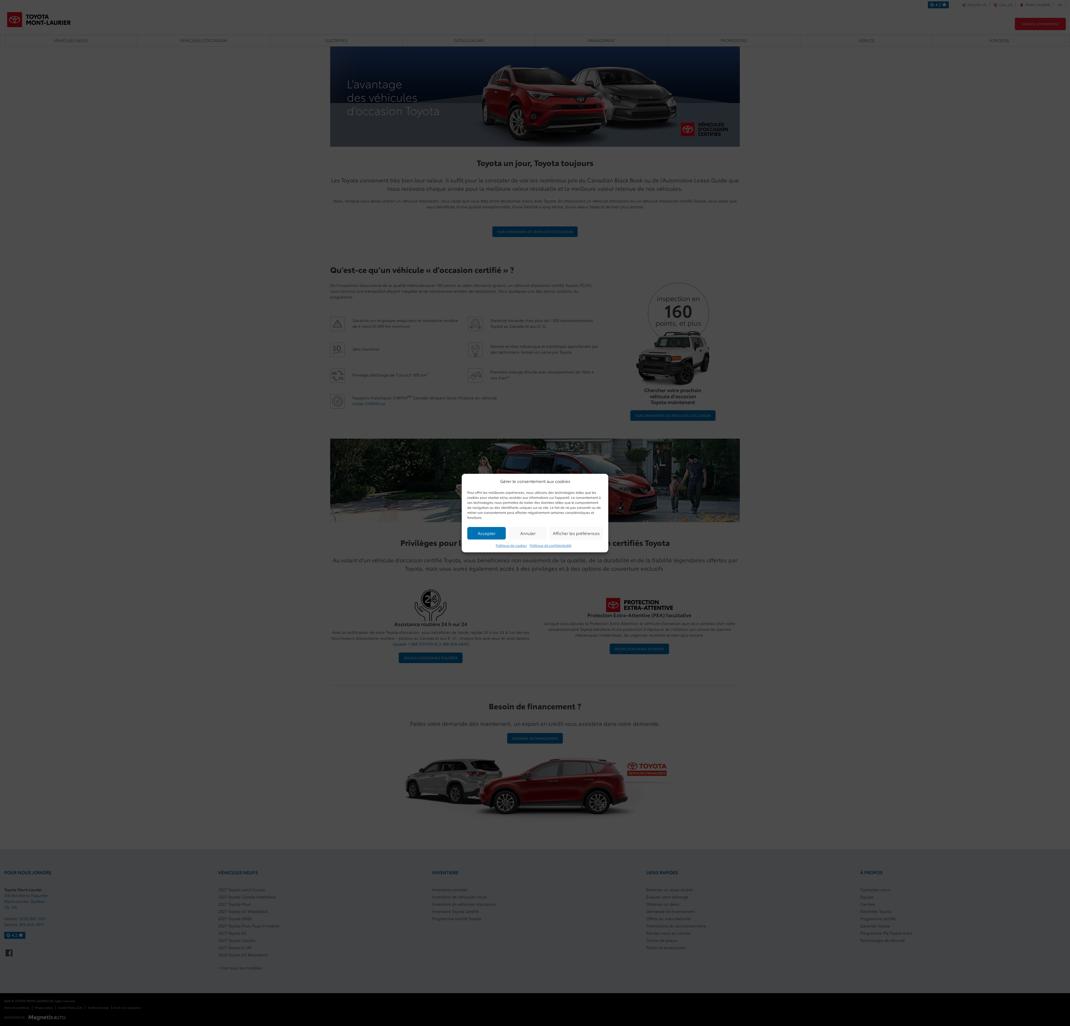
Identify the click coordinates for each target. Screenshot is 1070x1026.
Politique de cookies (511, 545)
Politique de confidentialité (551, 545)
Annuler (528, 533)
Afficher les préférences (576, 533)
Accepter (486, 533)
